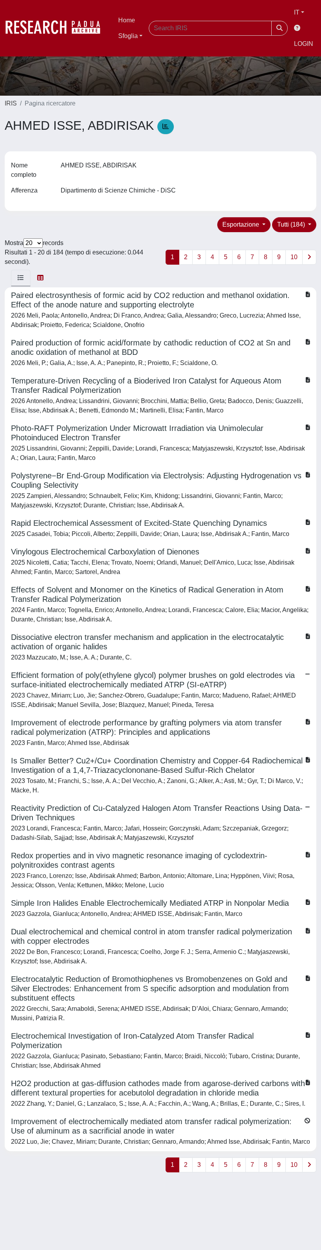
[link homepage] (57, 28)
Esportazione (241, 224)
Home (126, 20)
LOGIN (303, 43)
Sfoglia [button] (128, 36)
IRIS (11, 103)
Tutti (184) (292, 224)
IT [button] (296, 12)
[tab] (21, 278)
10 (294, 257)
